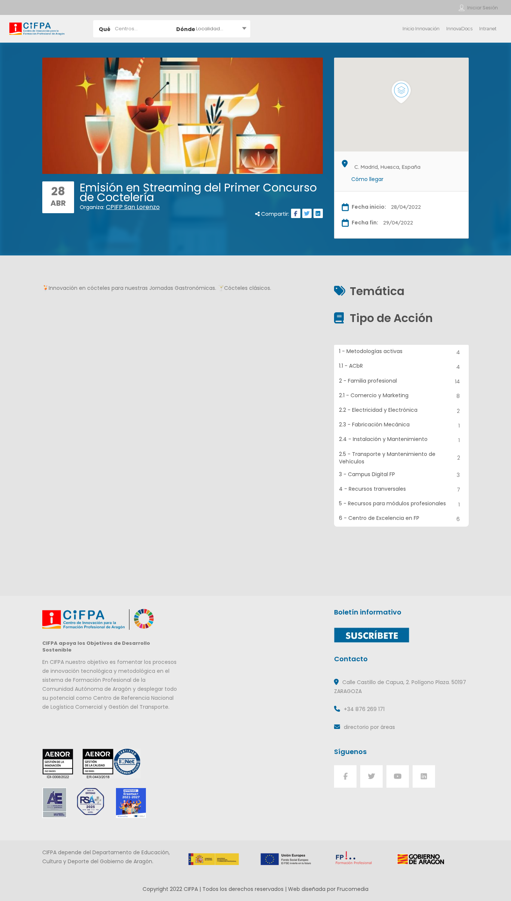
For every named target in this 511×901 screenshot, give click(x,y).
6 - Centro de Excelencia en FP (399, 518)
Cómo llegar (367, 179)
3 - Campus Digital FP (399, 475)
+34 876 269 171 (364, 709)
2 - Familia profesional (399, 381)
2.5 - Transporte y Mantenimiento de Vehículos (399, 457)
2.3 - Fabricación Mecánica (399, 425)
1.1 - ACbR (399, 366)
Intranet (487, 28)
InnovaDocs (459, 28)
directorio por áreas (369, 727)
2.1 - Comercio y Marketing (399, 396)
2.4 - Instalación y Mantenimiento (399, 439)
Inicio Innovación (421, 28)
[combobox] (211, 28)
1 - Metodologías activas (399, 351)
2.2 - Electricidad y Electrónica (399, 410)
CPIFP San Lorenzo (133, 207)
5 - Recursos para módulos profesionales (399, 504)
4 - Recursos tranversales (399, 489)
